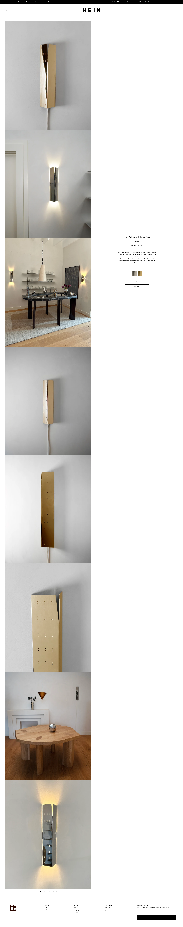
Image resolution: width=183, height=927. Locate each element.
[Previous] (36, 891)
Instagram (76, 907)
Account (164, 10)
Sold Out (137, 281)
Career (75, 909)
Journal (12, 10)
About (46, 907)
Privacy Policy (107, 907)
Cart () (176, 10)
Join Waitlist (137, 286)
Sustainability (77, 911)
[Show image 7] (53, 891)
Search (170, 10)
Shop (6, 10)
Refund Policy (107, 911)
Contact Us (47, 905)
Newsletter (76, 912)
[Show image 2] (42, 891)
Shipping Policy (107, 909)
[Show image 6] (51, 891)
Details (140, 245)
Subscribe (156, 918)
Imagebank (47, 909)
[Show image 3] (44, 891)
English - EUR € (154, 10)
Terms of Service (108, 905)
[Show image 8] (56, 891)
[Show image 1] (40, 891)
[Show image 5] (49, 891)
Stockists (76, 905)
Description (133, 245)
